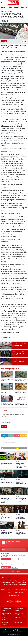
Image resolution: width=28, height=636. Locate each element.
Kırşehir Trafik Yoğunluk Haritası (19, 614)
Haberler (3, 11)
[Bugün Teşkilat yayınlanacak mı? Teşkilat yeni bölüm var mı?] (21, 474)
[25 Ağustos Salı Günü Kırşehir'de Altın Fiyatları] (21, 386)
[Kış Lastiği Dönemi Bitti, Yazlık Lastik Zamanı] (7, 525)
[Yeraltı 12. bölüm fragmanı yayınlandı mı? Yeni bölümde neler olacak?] (21, 525)
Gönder (4, 426)
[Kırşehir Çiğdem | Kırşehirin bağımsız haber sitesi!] (13, 2)
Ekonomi (16, 7)
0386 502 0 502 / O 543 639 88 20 (15, 592)
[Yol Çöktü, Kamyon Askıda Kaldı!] (7, 374)
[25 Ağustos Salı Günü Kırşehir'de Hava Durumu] (7, 398)
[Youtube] (15, 601)
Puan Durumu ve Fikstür (7, 618)
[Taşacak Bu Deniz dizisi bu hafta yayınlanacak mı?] (7, 509)
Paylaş (4, 41)
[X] (10, 601)
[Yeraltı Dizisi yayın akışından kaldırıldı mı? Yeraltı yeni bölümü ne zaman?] (7, 491)
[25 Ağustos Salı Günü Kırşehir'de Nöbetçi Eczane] (21, 398)
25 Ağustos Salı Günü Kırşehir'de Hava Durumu (7, 403)
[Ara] (25, 3)
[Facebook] (7, 601)
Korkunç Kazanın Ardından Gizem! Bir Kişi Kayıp (21, 379)
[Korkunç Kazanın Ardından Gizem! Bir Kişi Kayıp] (21, 374)
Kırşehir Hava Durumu (19, 609)
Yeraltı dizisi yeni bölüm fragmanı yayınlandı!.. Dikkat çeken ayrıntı (21, 500)
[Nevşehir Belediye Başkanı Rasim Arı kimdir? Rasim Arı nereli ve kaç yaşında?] (21, 456)
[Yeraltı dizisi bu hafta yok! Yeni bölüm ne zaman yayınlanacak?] (21, 509)
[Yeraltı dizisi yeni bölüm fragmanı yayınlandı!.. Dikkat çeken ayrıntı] (21, 491)
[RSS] (20, 601)
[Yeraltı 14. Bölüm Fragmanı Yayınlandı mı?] (7, 474)
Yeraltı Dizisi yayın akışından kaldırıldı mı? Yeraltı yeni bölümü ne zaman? (6, 500)
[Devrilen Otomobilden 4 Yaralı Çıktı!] (7, 386)
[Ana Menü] (1, 2)
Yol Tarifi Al (15, 559)
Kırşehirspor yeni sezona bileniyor (6, 464)
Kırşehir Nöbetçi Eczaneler (6, 609)
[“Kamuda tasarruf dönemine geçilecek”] (14, 31)
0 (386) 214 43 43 (6, 559)
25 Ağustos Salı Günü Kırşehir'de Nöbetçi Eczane (21, 403)
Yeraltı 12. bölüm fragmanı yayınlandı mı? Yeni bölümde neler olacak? (21, 534)
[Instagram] (12, 601)
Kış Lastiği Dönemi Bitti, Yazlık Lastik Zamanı (6, 533)
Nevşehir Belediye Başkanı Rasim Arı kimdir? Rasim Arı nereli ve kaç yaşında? (21, 465)
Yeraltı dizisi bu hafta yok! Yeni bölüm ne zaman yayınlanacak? (20, 517)
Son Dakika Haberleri (5, 623)
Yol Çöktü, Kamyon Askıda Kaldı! (7, 379)
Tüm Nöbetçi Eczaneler (14, 571)
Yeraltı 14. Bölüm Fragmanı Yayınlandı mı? (6, 481)
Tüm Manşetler (19, 618)
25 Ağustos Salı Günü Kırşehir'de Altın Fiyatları (20, 391)
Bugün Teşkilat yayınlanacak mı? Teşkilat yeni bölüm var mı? (21, 482)
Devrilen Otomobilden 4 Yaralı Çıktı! (6, 391)
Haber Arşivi (19, 622)
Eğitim (22, 7)
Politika (10, 7)
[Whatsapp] (18, 601)
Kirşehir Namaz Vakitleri (6, 614)
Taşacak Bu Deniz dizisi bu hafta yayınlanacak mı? (6, 517)
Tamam (18, 634)
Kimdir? (18, 462)
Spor (2, 462)
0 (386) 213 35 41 (6, 567)
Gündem (3, 7)
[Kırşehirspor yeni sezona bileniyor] (7, 456)
